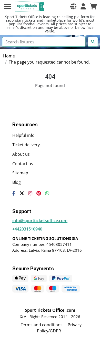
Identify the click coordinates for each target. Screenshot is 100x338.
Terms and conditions (42, 325)
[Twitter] (21, 193)
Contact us (22, 163)
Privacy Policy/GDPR (59, 328)
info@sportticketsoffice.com (39, 220)
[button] (73, 6)
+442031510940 (27, 229)
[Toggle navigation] (7, 6)
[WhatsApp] (47, 193)
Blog (16, 182)
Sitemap (20, 173)
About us (21, 154)
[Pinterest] (38, 193)
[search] (93, 42)
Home (9, 56)
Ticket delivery (26, 145)
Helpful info (23, 135)
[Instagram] (30, 193)
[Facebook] (13, 193)
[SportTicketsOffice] (30, 6)
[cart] (93, 6)
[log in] (83, 6)
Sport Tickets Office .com (50, 310)
